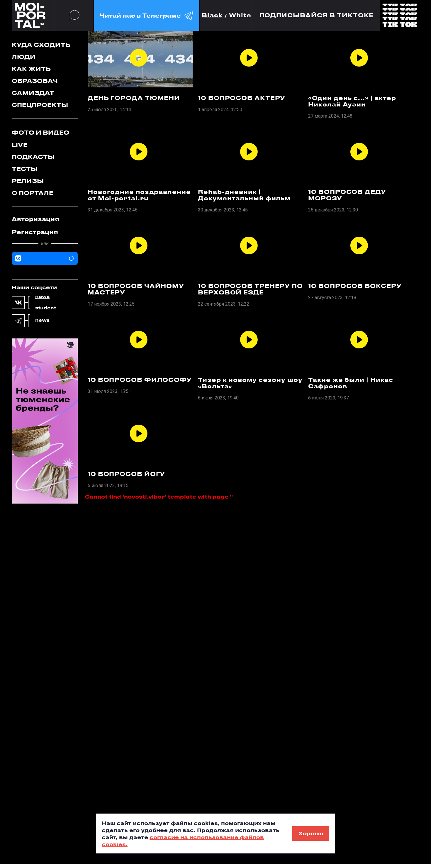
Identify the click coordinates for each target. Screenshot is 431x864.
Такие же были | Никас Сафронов (350, 383)
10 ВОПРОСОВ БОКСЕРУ (354, 286)
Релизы (28, 180)
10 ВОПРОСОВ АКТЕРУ (241, 98)
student (45, 308)
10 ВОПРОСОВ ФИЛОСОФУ (140, 380)
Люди (23, 56)
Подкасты (33, 156)
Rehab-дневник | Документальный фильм (244, 195)
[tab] (45, 219)
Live (20, 144)
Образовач (35, 80)
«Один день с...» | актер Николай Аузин (352, 101)
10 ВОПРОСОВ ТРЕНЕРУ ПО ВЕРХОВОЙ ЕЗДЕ (250, 289)
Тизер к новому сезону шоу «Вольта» (250, 383)
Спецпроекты (40, 104)
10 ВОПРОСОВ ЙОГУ (126, 474)
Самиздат (33, 92)
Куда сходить (41, 44)
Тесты (25, 168)
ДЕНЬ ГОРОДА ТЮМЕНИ (134, 98)
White (240, 15)
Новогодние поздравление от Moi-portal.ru (139, 195)
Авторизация (35, 219)
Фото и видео (40, 132)
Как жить (31, 68)
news (42, 296)
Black (212, 15)
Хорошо (310, 833)
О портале (32, 192)
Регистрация (35, 231)
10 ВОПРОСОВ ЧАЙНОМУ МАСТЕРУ (136, 289)
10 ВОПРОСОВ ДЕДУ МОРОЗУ (347, 195)
